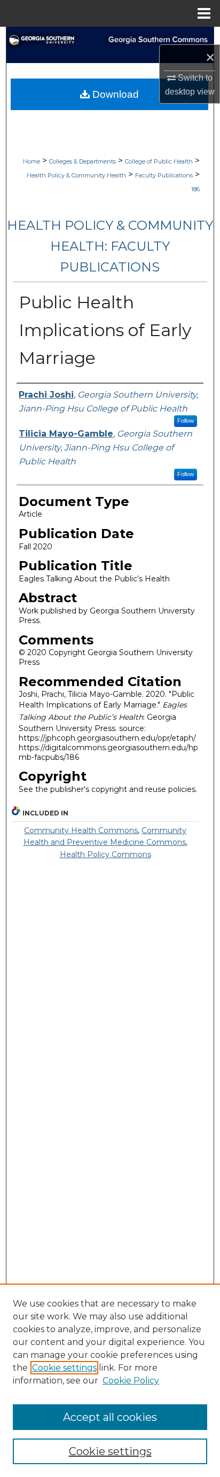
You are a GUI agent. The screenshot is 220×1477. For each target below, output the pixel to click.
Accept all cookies (110, 1417)
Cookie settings (64, 1368)
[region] (110, 1380)
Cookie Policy (131, 1380)
